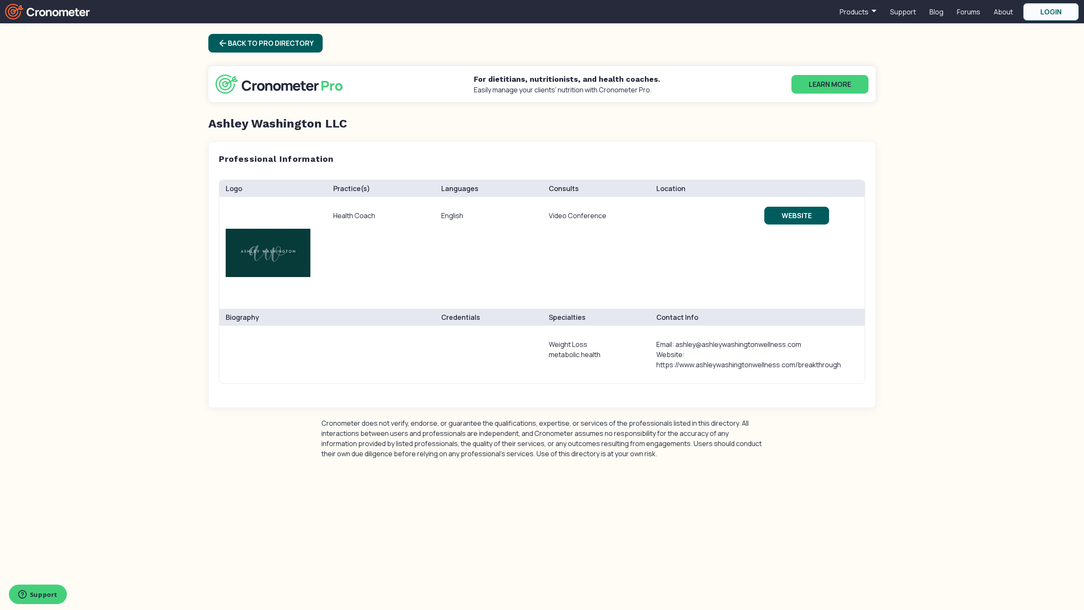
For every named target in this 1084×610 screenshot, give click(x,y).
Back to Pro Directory (266, 43)
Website (797, 215)
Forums (968, 12)
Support (903, 12)
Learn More (830, 84)
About (1003, 12)
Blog (936, 12)
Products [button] (855, 12)
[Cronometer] (47, 11)
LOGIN (1051, 12)
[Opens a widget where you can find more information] (37, 595)
